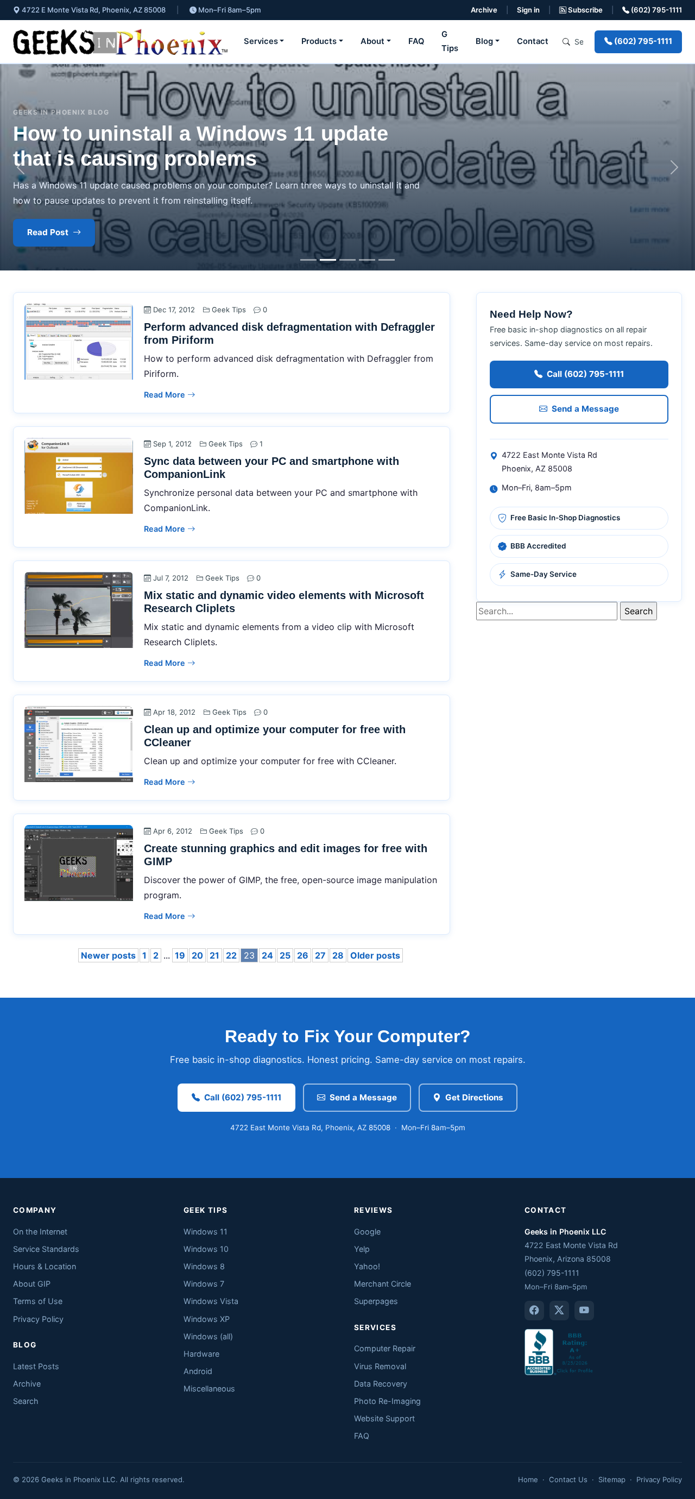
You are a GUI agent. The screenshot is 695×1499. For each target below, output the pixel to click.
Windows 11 (206, 1231)
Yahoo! (367, 1266)
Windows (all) (208, 1336)
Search (26, 1401)
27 (320, 955)
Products (319, 41)
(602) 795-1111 (655, 9)
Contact (532, 41)
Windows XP (207, 1319)
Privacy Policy (38, 1319)
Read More (165, 394)
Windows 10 (206, 1249)
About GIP (31, 1283)
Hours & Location (44, 1266)
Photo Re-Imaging (387, 1401)
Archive (484, 9)
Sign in (528, 9)
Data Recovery (380, 1383)
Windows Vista (211, 1301)
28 (338, 955)
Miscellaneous (209, 1388)
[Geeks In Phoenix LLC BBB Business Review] (560, 1351)
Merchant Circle (382, 1283)
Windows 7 (204, 1283)
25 (285, 955)
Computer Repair (384, 1348)
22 (231, 955)
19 (180, 955)
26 (302, 955)
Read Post (47, 232)
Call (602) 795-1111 (585, 374)
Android (198, 1371)
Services (261, 41)
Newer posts (108, 955)
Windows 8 (204, 1266)
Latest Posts (36, 1366)
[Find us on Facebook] (534, 1310)
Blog (484, 41)
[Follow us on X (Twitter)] (559, 1310)
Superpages (376, 1301)
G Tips (449, 41)
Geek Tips (229, 309)
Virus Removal (380, 1366)
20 (197, 955)
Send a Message (585, 409)
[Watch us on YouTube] (584, 1310)
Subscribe (584, 9)
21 (214, 955)
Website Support (384, 1418)
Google (367, 1231)
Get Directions (474, 1097)
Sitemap (612, 1479)
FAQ (416, 41)
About (372, 41)
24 (267, 955)
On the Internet (40, 1231)
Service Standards (46, 1249)
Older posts (375, 955)
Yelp (362, 1249)
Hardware (201, 1353)
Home (528, 1479)
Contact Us (568, 1479)
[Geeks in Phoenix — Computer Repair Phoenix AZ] (120, 42)
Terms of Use (37, 1301)
